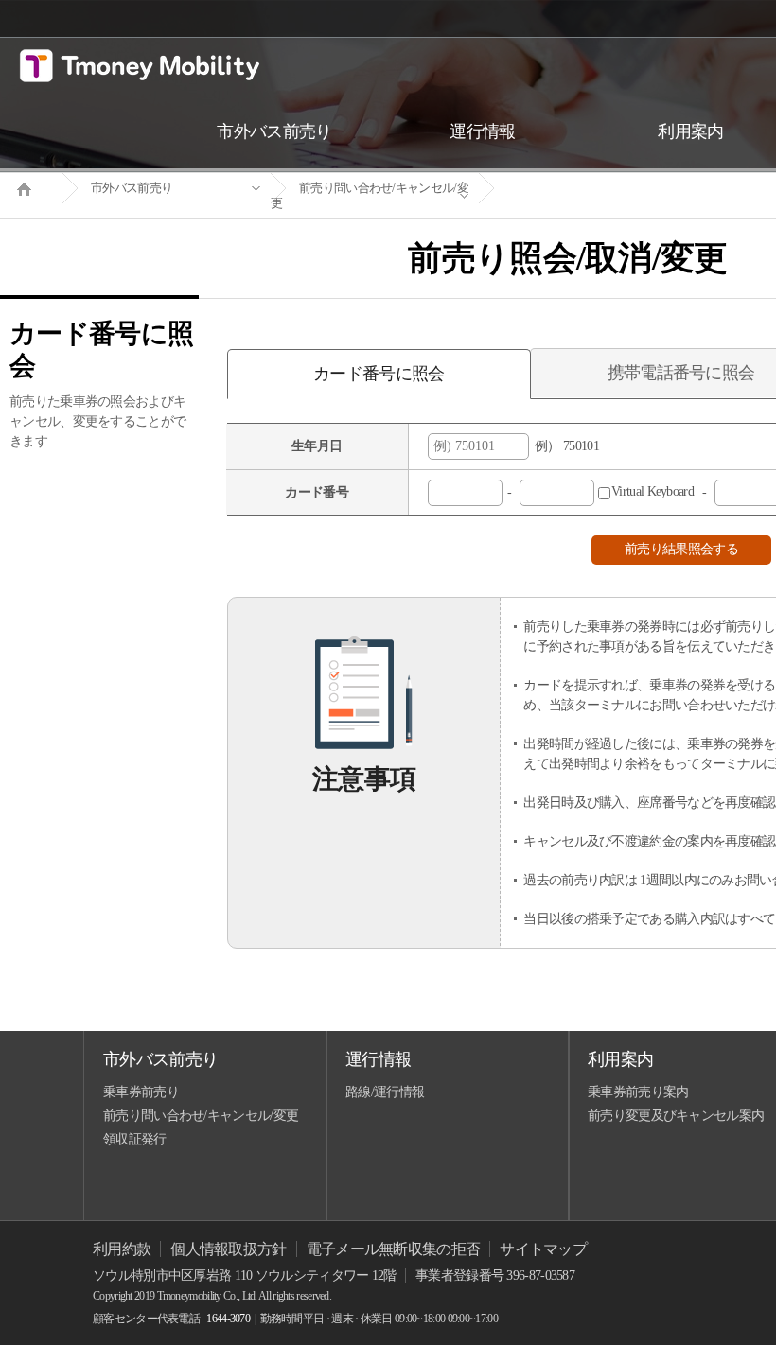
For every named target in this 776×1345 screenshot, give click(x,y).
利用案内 (620, 1059)
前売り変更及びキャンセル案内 (676, 1116)
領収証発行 (135, 1139)
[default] (583, 188)
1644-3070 (228, 1318)
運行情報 (378, 1059)
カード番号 (316, 492)
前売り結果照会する (681, 549)
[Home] (31, 187)
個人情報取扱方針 (228, 1249)
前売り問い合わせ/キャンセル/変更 (369, 195)
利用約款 (121, 1249)
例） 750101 (564, 446)
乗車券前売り (141, 1092)
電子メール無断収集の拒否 (394, 1249)
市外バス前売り (131, 188)
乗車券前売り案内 (638, 1092)
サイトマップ (543, 1249)
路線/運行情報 (384, 1092)
